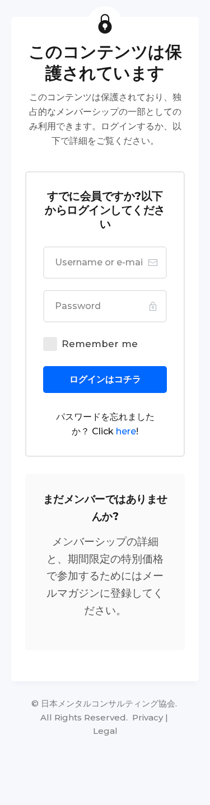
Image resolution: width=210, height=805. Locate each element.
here (126, 431)
